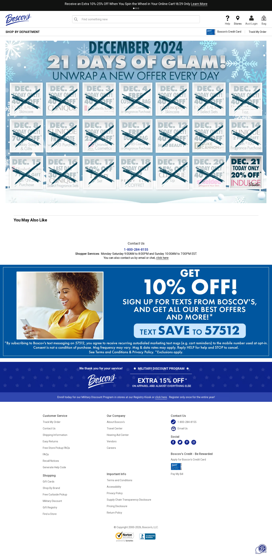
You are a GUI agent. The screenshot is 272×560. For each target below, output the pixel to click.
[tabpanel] (136, 3)
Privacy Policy (115, 493)
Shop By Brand (51, 488)
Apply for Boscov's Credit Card (188, 459)
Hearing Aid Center (118, 434)
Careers (111, 447)
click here (162, 258)
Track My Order (257, 31)
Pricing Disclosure (117, 506)
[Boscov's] (18, 19)
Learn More (199, 4)
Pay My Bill (177, 473)
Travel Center (114, 428)
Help (227, 23)
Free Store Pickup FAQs (56, 447)
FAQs (46, 454)
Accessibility (114, 486)
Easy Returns (50, 441)
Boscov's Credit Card (229, 31)
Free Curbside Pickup (55, 494)
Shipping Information (55, 434)
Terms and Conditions (119, 480)
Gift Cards (48, 481)
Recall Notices (51, 460)
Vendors (112, 441)
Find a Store (50, 513)
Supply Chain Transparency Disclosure (129, 499)
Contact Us (49, 428)
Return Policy (114, 512)
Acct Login (251, 23)
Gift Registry (50, 507)
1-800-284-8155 (136, 249)
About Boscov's (116, 422)
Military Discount (52, 501)
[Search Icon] (76, 19)
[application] (260, 548)
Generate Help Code (54, 467)
